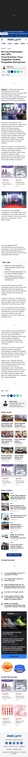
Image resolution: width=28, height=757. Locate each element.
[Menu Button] (2, 39)
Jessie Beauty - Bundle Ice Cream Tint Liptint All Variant (7, 722)
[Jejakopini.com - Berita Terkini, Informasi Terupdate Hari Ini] (14, 39)
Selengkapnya (14, 656)
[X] (12, 71)
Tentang (5, 746)
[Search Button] (25, 39)
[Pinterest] (14, 743)
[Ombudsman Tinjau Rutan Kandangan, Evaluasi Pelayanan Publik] (7, 418)
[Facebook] (9, 71)
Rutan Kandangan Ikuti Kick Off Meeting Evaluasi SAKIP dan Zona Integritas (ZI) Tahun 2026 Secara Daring (18, 507)
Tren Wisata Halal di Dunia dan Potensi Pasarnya (18, 516)
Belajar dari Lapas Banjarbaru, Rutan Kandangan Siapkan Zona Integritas (14, 267)
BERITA (10, 44)
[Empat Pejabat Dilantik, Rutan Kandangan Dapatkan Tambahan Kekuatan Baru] (21, 450)
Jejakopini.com (16, 752)
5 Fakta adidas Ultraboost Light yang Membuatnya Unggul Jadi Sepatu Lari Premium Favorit (18, 497)
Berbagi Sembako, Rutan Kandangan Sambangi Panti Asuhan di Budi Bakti (7, 457)
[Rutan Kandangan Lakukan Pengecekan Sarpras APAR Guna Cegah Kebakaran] (21, 434)
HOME (3, 44)
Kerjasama (9, 749)
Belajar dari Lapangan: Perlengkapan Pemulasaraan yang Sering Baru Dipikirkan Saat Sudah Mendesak (18, 536)
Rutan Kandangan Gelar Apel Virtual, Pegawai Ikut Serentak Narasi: (7, 441)
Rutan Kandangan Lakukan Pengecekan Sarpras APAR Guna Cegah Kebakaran (21, 441)
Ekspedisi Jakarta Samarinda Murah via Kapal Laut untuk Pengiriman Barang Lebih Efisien (18, 526)
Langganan (22, 746)
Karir (16, 746)
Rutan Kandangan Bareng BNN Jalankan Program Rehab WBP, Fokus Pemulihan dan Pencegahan (20, 425)
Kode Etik (11, 746)
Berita (6, 391)
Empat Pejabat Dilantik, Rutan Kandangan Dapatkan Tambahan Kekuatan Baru (14, 278)
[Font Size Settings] (3, 71)
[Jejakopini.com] (14, 737)
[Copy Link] (21, 71)
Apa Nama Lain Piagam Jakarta (13, 592)
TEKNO (23, 44)
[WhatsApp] (18, 71)
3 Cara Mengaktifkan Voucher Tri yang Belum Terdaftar (14, 574)
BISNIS (16, 44)
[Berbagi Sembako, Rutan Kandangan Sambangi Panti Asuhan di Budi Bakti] (7, 450)
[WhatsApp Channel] (21, 743)
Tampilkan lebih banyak (14, 555)
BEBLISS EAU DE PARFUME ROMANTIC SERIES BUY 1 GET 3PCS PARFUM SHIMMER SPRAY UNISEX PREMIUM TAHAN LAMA (20, 722)
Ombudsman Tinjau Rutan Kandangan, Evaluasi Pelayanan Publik (7, 425)
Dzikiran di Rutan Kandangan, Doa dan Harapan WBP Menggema (15, 273)
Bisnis (11, 493)
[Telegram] (15, 71)
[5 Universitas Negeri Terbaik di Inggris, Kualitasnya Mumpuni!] (5, 546)
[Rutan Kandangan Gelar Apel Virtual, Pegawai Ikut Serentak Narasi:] (7, 434)
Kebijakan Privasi (17, 749)
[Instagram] (6, 743)
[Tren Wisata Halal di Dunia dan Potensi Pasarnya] (5, 517)
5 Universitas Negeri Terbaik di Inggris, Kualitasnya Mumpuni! (16, 546)
